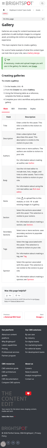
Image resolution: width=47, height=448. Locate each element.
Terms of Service (16, 301)
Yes (9, 295)
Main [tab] (5, 108)
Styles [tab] (33, 108)
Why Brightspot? (8, 341)
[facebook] (8, 442)
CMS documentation (10, 379)
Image (34, 66)
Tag (24, 256)
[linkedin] (18, 442)
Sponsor (30, 279)
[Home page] (4, 10)
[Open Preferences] (3, 444)
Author (31, 163)
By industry (30, 338)
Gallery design (34, 53)
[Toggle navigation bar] (3, 3)
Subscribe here (7, 416)
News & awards (31, 372)
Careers (28, 368)
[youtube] (13, 442)
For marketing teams (33, 345)
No (19, 295)
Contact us (29, 379)
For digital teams (32, 341)
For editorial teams (33, 348)
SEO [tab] (13, 108)
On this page (8, 19)
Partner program (9, 355)
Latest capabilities (9, 345)
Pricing (5, 348)
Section (30, 225)
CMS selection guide (10, 368)
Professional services (10, 352)
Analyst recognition (33, 375)
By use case (30, 334)
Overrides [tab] (22, 108)
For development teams (34, 352)
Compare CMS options (11, 382)
